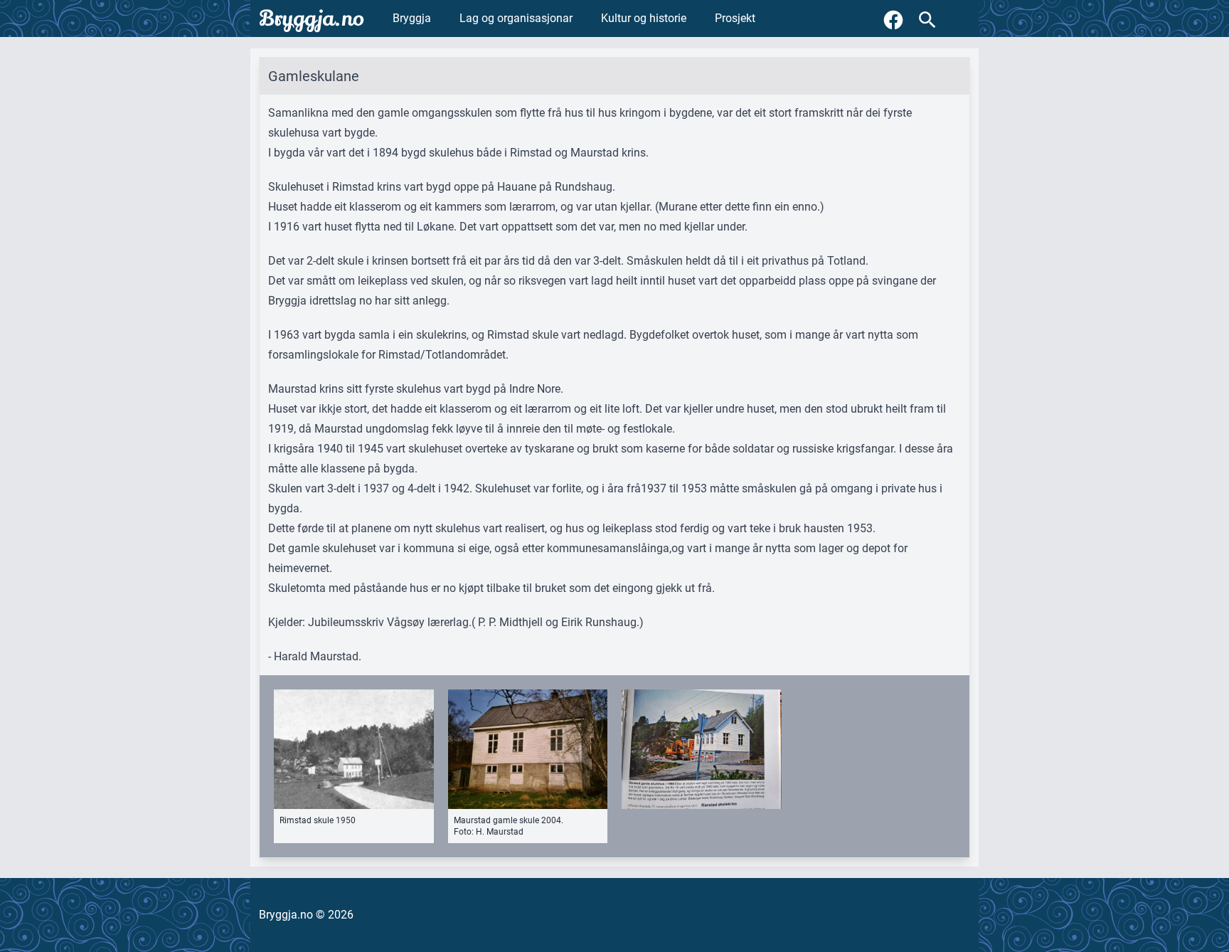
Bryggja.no (311, 18)
